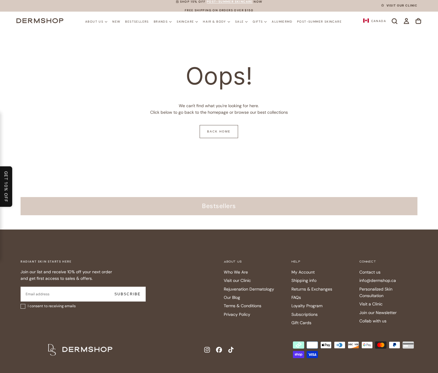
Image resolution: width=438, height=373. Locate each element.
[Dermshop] (80, 350)
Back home (219, 131)
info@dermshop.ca (377, 280)
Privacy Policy (237, 314)
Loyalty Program (306, 305)
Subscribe (127, 294)
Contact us (369, 272)
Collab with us (372, 321)
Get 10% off (6, 186)
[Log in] (406, 21)
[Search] (394, 21)
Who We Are (236, 272)
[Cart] (418, 21)
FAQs (296, 297)
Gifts (258, 21)
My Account (303, 272)
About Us (94, 21)
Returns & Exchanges (311, 289)
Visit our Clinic (237, 280)
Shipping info (303, 280)
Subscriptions (304, 314)
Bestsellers (137, 21)
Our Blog (232, 297)
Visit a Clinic (371, 304)
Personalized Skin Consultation (375, 292)
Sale (239, 21)
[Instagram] (207, 349)
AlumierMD (282, 21)
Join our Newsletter (378, 312)
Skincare (185, 21)
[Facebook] (219, 349)
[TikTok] (230, 349)
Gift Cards (301, 322)
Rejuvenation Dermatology (249, 289)
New (116, 21)
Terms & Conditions (242, 305)
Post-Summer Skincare (319, 21)
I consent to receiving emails (52, 306)
